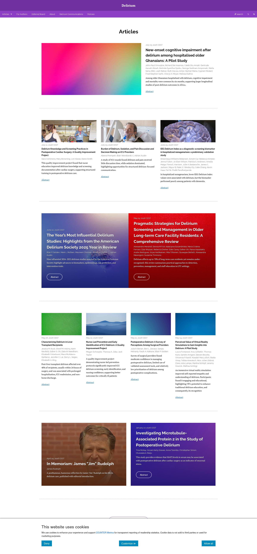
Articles (5, 14)
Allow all (210, 543)
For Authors (22, 14)
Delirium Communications (71, 14)
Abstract (149, 91)
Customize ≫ (129, 543)
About (52, 14)
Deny (48, 543)
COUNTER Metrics (105, 532)
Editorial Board (38, 14)
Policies (90, 14)
